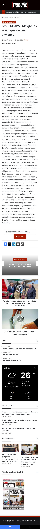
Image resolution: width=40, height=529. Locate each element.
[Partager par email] (18, 244)
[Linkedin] (13, 244)
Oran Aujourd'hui (16, 17)
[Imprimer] (22, 244)
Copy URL (20, 236)
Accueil (5, 17)
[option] (20, 263)
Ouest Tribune (7, 40)
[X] (9, 244)
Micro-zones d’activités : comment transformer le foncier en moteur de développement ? (20, 413)
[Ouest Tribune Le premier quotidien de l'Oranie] (20, 5)
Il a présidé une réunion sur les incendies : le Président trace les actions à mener (29, 460)
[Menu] (3, 5)
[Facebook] (5, 244)
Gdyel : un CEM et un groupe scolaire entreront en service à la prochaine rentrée (10, 458)
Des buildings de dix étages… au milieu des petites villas (20, 265)
